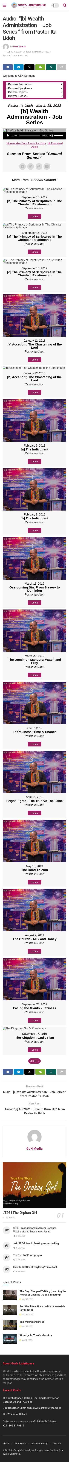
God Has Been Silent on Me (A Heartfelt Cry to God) (32, 1408)
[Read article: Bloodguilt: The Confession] (10, 1339)
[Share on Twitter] (29, 67)
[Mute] (51, 135)
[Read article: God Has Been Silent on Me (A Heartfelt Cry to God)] (10, 1310)
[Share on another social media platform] (62, 67)
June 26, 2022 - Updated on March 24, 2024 (29, 51)
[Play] (8, 135)
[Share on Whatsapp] (51, 67)
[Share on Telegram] (19, 67)
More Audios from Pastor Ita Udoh (26, 143)
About (6, 1443)
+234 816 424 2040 (43, 1421)
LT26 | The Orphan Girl (20, 1213)
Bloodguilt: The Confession (35, 1335)
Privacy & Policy (39, 1443)
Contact (57, 1443)
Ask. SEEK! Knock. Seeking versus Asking (36, 1243)
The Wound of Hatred (31, 1321)
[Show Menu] (4, 5)
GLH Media (19, 46)
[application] (34, 135)
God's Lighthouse (19, 1450)
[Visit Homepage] (28, 5)
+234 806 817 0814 (13, 1425)
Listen (34, 216)
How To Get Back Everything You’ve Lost (35, 1267)
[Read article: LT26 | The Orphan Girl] (34, 1185)
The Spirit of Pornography (27, 1255)
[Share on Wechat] (40, 67)
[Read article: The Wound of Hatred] (10, 1325)
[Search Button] (64, 5)
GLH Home (20, 1443)
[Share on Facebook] (8, 67)
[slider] (59, 135)
